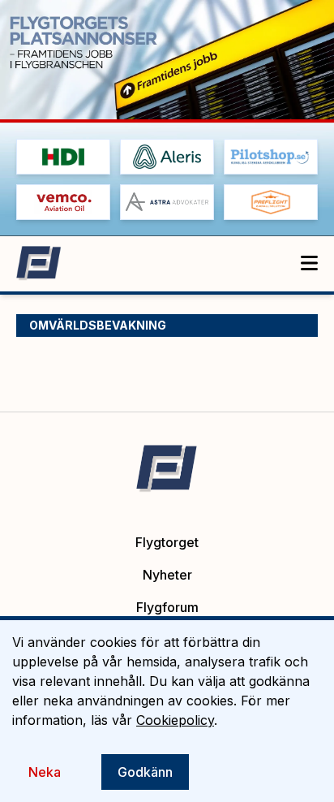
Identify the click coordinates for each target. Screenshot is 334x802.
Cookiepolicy (175, 720)
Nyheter (167, 575)
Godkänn (145, 772)
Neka (44, 772)
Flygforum (167, 607)
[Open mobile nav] (309, 264)
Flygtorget (167, 542)
